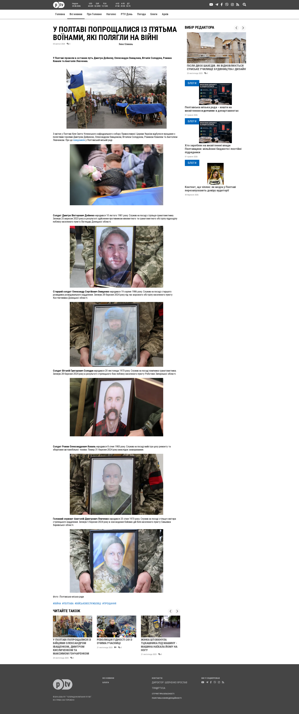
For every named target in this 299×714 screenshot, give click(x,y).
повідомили (79, 140)
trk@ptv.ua (158, 688)
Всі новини (76, 14)
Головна (60, 14)
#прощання (109, 603)
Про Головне (94, 14)
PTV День (127, 14)
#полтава (68, 603)
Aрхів (165, 14)
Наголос (111, 14)
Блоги (153, 14)
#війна (57, 603)
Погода (141, 14)
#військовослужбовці (88, 603)
